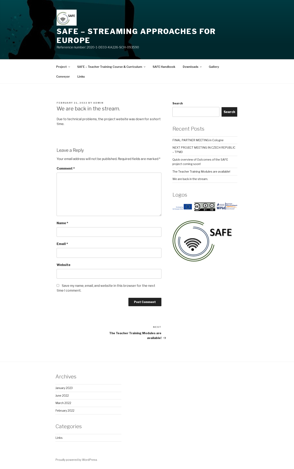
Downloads (190, 66)
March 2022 (63, 403)
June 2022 (62, 395)
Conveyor (63, 76)
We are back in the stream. (190, 179)
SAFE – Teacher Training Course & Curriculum (109, 66)
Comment (66, 168)
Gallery (214, 66)
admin (98, 102)
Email (62, 244)
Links (81, 76)
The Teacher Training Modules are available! (201, 171)
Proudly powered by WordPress (76, 459)
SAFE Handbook (164, 66)
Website (63, 265)
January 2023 (64, 388)
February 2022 (64, 410)
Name (62, 223)
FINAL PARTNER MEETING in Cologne (198, 140)
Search (177, 103)
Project (61, 66)
